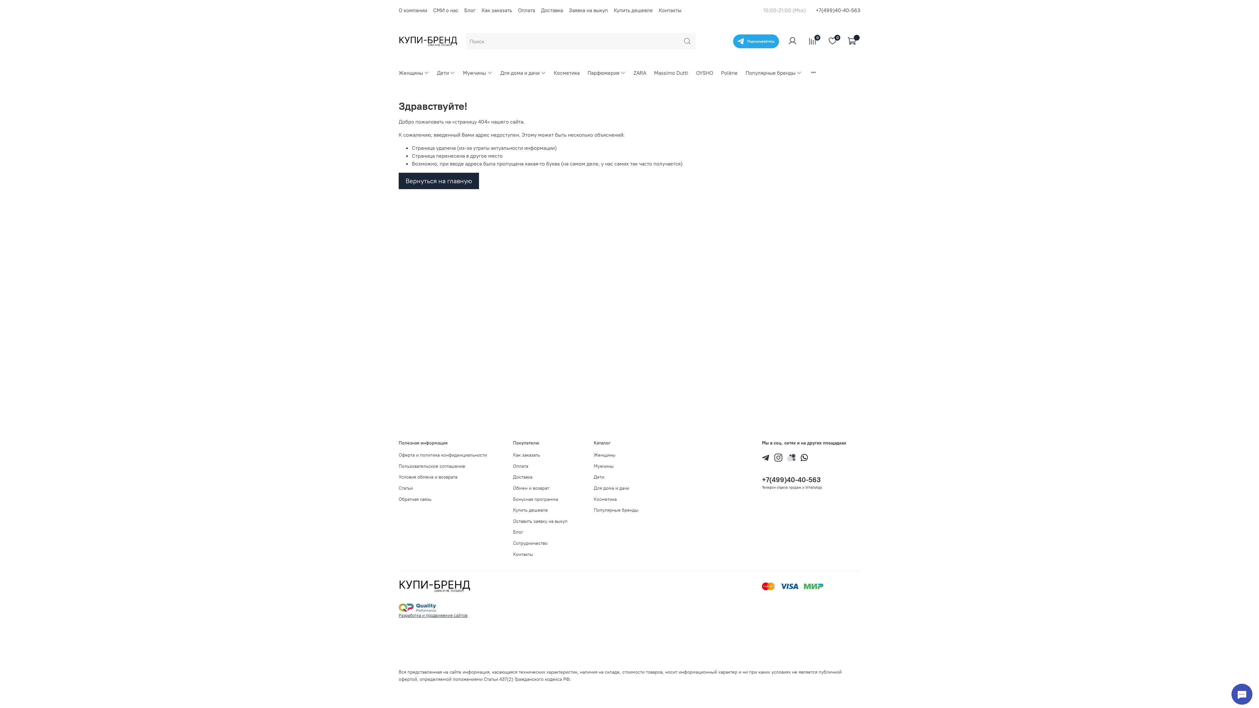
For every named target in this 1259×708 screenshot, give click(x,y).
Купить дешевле (633, 10)
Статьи (406, 488)
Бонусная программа (535, 499)
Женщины (411, 72)
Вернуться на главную (439, 181)
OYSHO (704, 72)
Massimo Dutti (671, 72)
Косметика (567, 72)
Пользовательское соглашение (432, 466)
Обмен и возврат (531, 488)
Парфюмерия (603, 72)
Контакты (670, 10)
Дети (443, 72)
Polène (729, 72)
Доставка (552, 10)
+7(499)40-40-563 (838, 10)
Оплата (526, 10)
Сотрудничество (530, 543)
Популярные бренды (770, 72)
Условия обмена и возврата (428, 477)
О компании (413, 10)
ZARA (639, 72)
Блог (470, 10)
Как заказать (497, 10)
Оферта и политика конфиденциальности (443, 455)
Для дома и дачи (520, 72)
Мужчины (474, 72)
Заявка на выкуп (588, 10)
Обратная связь (415, 499)
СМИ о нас (445, 10)
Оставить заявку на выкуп (540, 521)
